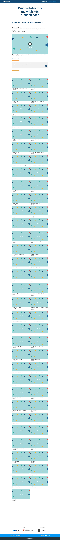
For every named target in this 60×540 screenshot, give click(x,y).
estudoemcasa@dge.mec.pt (15, 535)
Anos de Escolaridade (44, 1)
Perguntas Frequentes (45, 535)
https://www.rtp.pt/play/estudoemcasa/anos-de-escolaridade (37, 54)
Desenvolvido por (30, 538)
